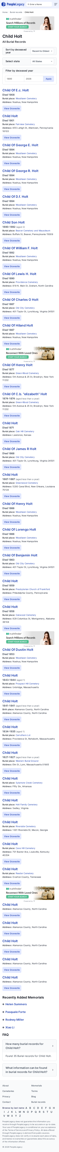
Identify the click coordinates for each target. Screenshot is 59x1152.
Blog (33, 1096)
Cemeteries (8, 1091)
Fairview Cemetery (25, 124)
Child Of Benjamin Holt (20, 555)
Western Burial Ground (27, 761)
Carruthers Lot (23, 735)
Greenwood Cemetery (27, 483)
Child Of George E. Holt (20, 145)
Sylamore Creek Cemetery (29, 782)
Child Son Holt (13, 222)
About (5, 1085)
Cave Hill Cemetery (25, 848)
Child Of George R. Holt (20, 171)
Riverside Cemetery (26, 826)
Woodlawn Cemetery (26, 98)
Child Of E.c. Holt (15, 90)
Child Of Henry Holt (17, 365)
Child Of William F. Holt (20, 248)
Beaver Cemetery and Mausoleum (33, 230)
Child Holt (10, 116)
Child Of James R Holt (19, 449)
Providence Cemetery (27, 282)
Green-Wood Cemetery (27, 373)
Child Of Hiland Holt (17, 325)
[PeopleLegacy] (13, 4)
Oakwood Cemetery (26, 615)
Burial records (16, 12)
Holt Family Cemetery (27, 804)
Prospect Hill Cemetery (27, 683)
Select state (13, 61)
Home (5, 12)
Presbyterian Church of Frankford (33, 589)
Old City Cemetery (25, 308)
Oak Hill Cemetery (25, 431)
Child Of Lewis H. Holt (19, 274)
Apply (49, 78)
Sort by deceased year (16, 51)
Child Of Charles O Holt (20, 300)
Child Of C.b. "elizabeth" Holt (24, 394)
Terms (34, 1091)
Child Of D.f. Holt (15, 196)
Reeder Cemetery (25, 873)
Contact (6, 1102)
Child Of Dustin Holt (17, 650)
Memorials (36, 1085)
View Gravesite (12, 108)
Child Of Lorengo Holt (19, 529)
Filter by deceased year (19, 70)
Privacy (6, 1096)
